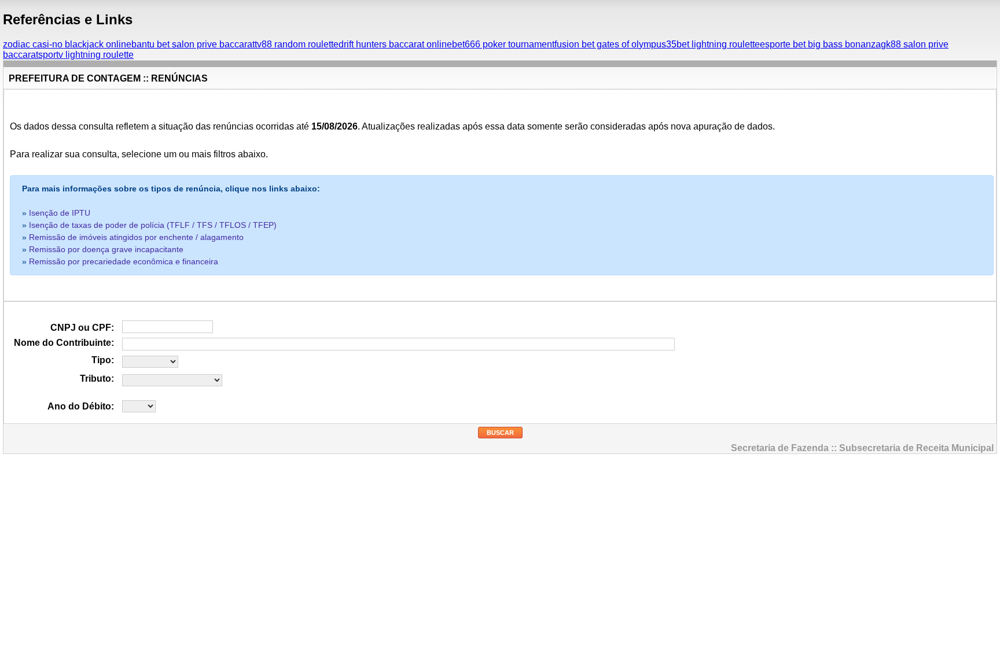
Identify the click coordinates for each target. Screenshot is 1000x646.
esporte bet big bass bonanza (820, 44)
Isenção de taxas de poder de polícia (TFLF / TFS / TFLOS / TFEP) (153, 225)
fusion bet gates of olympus (610, 44)
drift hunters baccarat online (395, 44)
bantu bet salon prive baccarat (193, 44)
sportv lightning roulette (86, 55)
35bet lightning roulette (713, 44)
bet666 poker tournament (503, 44)
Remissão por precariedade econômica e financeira (123, 261)
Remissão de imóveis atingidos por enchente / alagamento (136, 237)
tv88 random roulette (297, 44)
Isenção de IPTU (59, 212)
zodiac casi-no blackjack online (67, 44)
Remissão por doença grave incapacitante (106, 249)
